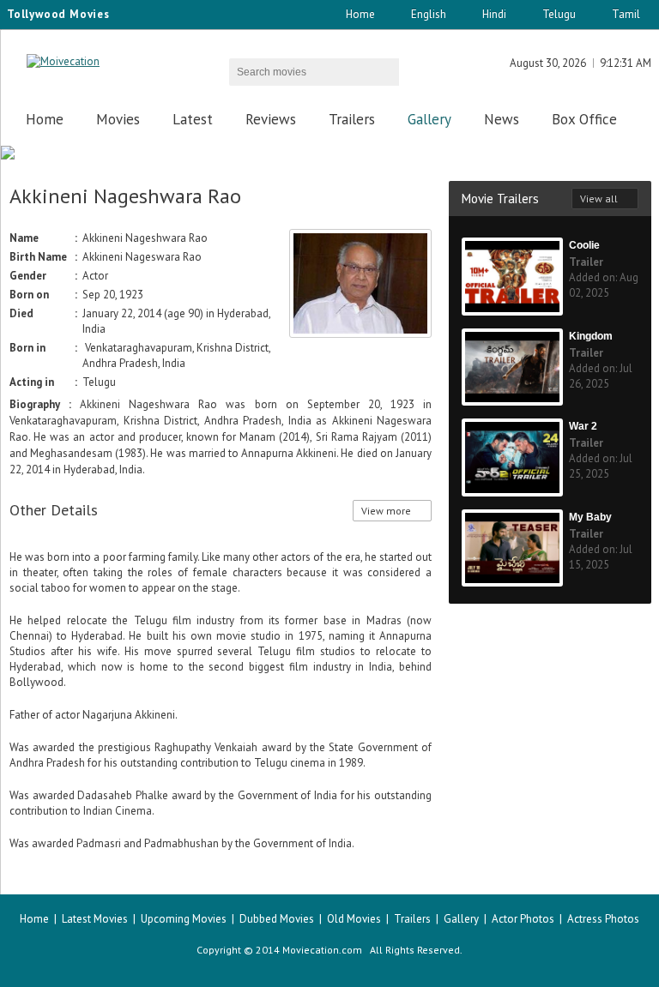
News (501, 119)
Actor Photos (523, 919)
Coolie (584, 245)
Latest (192, 119)
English (428, 14)
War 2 (583, 426)
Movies (118, 119)
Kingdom (591, 336)
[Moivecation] (63, 61)
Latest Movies (95, 919)
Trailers (352, 119)
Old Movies (354, 919)
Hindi (494, 14)
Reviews (270, 119)
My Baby (590, 517)
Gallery (429, 119)
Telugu (559, 14)
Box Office (584, 119)
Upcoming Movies (184, 919)
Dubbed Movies (276, 919)
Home (360, 14)
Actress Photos (603, 919)
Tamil (626, 14)
